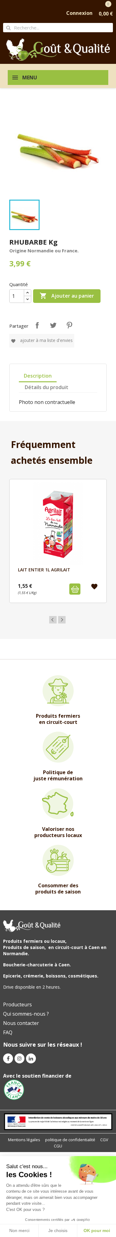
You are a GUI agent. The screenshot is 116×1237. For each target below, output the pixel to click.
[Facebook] (8, 1058)
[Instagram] (19, 1058)
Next (62, 619)
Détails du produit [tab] (46, 387)
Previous (53, 619)
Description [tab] (38, 375)
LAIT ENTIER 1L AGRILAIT (44, 570)
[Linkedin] (31, 1058)
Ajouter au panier (67, 295)
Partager (37, 325)
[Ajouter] (74, 589)
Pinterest (69, 325)
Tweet (53, 325)
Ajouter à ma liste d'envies (42, 340)
